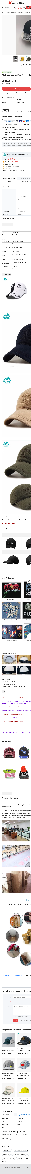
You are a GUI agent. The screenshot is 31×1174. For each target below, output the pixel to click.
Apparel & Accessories (11, 12)
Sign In (4, 170)
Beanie (18, 1124)
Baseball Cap (28, 12)
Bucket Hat (19, 1121)
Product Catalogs (25, 1114)
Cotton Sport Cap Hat (8, 1158)
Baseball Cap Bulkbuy (23, 1158)
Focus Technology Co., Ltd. (21, 1167)
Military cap (5, 1124)
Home (3, 12)
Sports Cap (20, 12)
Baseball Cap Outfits (8, 1142)
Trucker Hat (5, 1121)
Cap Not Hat (6, 1154)
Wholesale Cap (6, 1150)
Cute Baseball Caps (22, 1142)
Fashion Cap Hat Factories (21, 1150)
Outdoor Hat (20, 1118)
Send (16, 1020)
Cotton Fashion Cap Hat (19, 1154)
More (3, 1161)
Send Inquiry (16, 89)
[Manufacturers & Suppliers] (15, 3)
